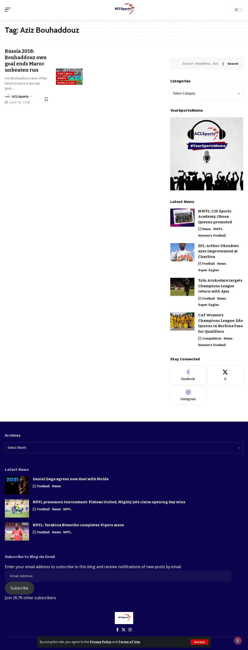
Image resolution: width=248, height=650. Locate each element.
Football (65, 73)
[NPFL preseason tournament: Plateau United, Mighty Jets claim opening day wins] (17, 508)
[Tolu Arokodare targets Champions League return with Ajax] (182, 287)
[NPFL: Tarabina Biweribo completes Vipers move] (17, 531)
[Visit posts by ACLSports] (7, 96)
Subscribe (19, 588)
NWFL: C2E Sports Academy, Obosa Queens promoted (215, 216)
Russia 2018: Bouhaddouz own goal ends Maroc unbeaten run (26, 60)
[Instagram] (188, 395)
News (62, 78)
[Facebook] (188, 375)
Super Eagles (208, 270)
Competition (211, 338)
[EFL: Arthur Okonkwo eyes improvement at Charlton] (182, 252)
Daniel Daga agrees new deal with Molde (71, 479)
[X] (225, 375)
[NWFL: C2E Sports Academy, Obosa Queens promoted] (182, 218)
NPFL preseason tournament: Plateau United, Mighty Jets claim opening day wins (109, 502)
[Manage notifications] (238, 640)
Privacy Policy (100, 642)
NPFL (67, 509)
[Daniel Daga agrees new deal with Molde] (17, 485)
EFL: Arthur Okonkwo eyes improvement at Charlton (218, 251)
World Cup (66, 82)
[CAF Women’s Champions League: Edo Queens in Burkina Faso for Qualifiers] (182, 321)
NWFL (218, 229)
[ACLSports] (124, 9)
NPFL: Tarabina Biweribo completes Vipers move (78, 525)
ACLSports (20, 96)
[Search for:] (201, 64)
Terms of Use (129, 642)
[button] (199, 642)
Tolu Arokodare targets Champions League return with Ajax (220, 286)
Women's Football (212, 235)
